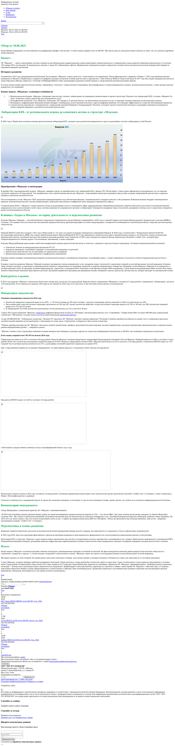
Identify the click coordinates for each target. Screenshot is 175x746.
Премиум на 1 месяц (24, 718)
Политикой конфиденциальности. (63, 661)
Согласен (5, 664)
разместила (40, 313)
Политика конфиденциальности (14, 681)
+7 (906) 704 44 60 (25, 679)
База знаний (10, 10)
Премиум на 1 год (8, 718)
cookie (22, 657)
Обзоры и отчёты (13, 8)
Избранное (10, 15)
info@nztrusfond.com (9, 679)
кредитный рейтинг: (68, 315)
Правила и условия (35, 681)
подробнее (5, 608)
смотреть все (6, 655)
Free (2, 34)
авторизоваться (45, 581)
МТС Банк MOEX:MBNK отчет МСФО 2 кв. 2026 (21, 601)
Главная (4, 25)
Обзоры (4, 28)
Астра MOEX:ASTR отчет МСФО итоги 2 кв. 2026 (22, 621)
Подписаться (11, 17)
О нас (8, 12)
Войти (3, 21)
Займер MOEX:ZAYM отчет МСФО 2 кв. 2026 (20, 640)
